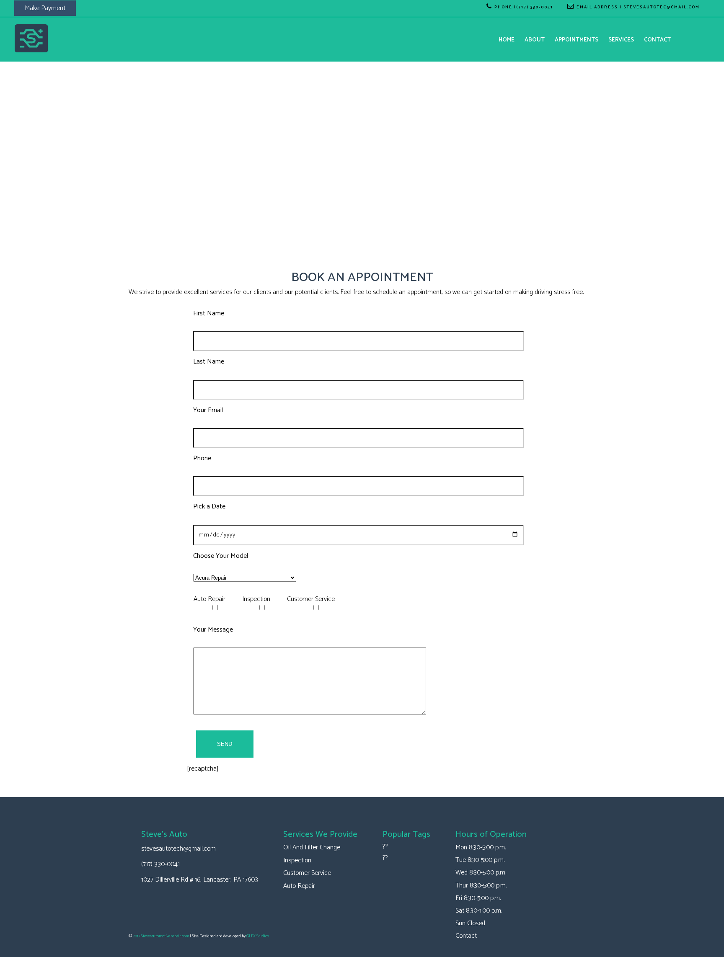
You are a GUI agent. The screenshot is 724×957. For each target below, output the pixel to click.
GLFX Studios (257, 936)
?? (385, 846)
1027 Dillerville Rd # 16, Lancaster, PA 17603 (199, 879)
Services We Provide (320, 834)
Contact (657, 40)
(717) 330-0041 (160, 864)
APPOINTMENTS (576, 40)
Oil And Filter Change (311, 847)
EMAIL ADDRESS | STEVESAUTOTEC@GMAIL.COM (638, 7)
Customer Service (307, 873)
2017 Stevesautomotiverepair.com (161, 936)
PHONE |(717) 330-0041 (523, 7)
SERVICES (621, 40)
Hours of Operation (491, 834)
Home (507, 40)
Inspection (297, 860)
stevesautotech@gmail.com (178, 848)
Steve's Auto (164, 834)
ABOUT (535, 40)
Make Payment (45, 8)
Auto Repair (299, 886)
